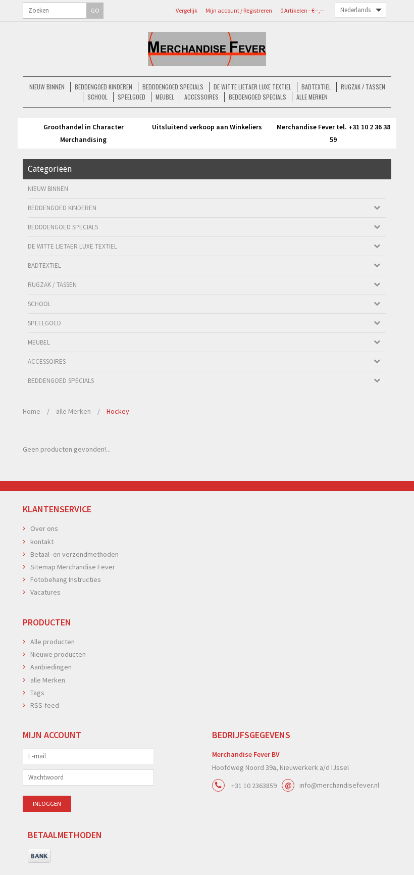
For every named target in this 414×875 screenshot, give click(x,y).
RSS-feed (44, 705)
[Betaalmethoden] (39, 856)
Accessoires (201, 96)
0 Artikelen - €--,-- (302, 10)
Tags (37, 692)
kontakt (42, 541)
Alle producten (52, 641)
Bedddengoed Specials (172, 86)
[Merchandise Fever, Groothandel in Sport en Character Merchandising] (207, 49)
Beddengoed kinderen (103, 86)
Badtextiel (316, 86)
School (97, 96)
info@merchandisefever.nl (339, 785)
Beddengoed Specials (257, 96)
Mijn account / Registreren (238, 10)
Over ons (44, 528)
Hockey (118, 411)
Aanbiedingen (51, 666)
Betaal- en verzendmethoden (74, 554)
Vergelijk (186, 10)
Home (31, 411)
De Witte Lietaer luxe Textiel (252, 86)
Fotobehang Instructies (65, 579)
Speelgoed (131, 96)
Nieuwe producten (58, 654)
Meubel (165, 96)
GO (95, 10)
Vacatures (45, 592)
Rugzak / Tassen (363, 86)
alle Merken (312, 96)
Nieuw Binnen (47, 86)
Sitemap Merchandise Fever (72, 566)
